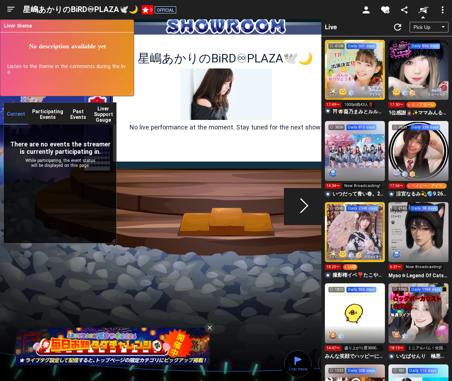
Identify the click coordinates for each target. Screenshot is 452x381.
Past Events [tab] (78, 114)
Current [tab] (16, 114)
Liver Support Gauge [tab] (103, 114)
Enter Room (355, 76)
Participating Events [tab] (47, 114)
